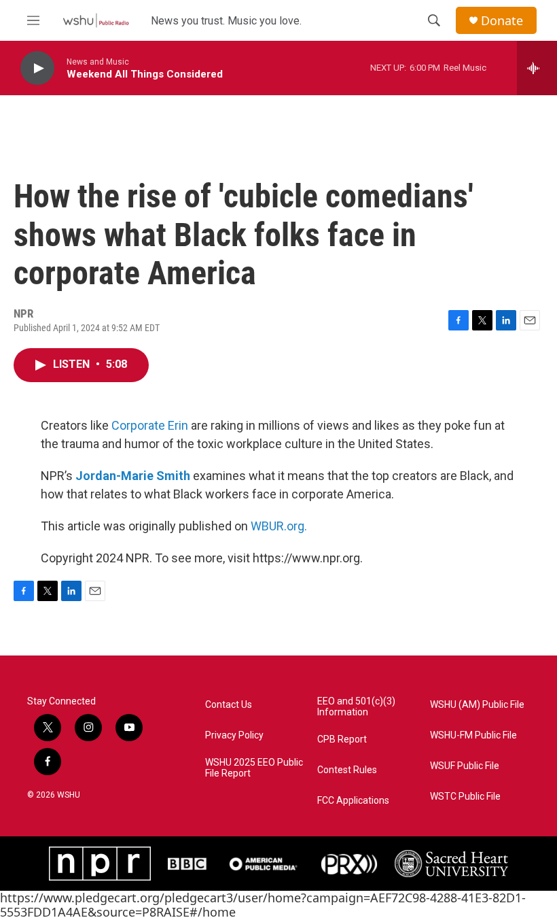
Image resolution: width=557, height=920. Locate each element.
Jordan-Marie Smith (132, 475)
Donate (502, 21)
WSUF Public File (464, 766)
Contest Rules (347, 770)
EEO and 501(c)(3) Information (356, 706)
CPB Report (342, 739)
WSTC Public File (465, 796)
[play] (37, 68)
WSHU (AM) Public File (477, 705)
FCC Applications (353, 801)
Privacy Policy (234, 735)
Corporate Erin (149, 425)
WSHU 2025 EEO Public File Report (254, 768)
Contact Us (228, 705)
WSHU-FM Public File (473, 735)
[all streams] (537, 68)
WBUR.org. (279, 526)
